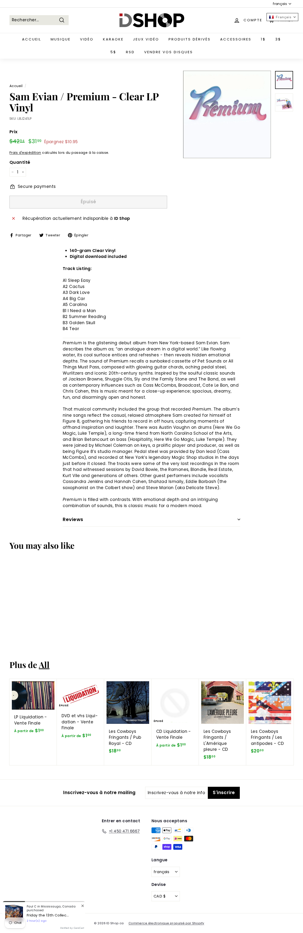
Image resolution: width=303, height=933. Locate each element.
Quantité (19, 162)
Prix (13, 132)
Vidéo (87, 39)
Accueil (31, 39)
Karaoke (113, 39)
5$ (113, 51)
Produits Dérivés (190, 39)
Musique (61, 39)
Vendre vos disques (168, 51)
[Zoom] (227, 114)
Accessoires (235, 39)
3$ (278, 39)
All (44, 664)
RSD (130, 51)
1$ (263, 39)
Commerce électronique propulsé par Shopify (166, 923)
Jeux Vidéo (146, 39)
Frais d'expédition (25, 152)
